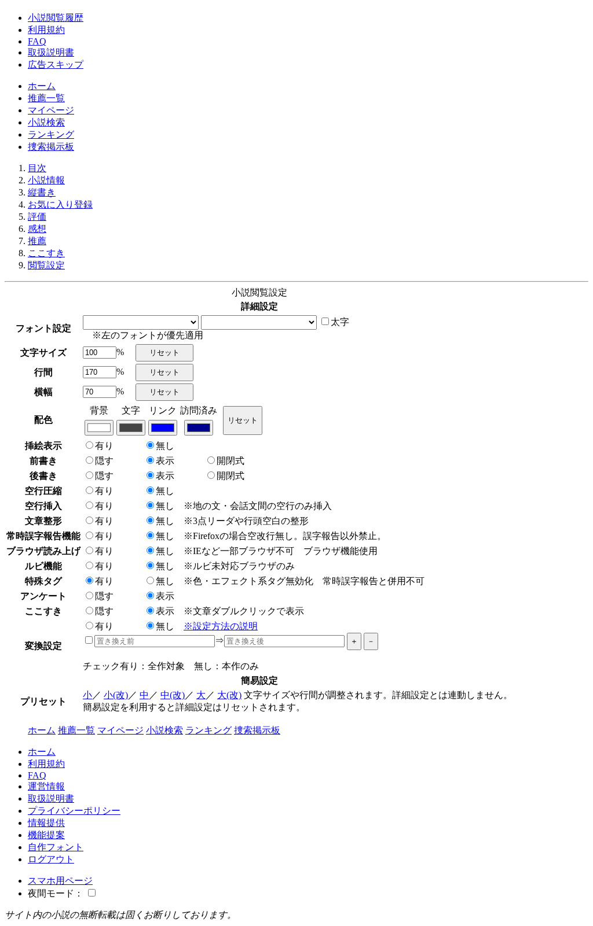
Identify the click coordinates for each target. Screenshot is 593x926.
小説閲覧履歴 (55, 18)
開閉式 (230, 461)
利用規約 (46, 30)
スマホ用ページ (60, 881)
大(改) (229, 695)
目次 (37, 168)
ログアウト (51, 859)
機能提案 (46, 835)
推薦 (37, 241)
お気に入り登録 (60, 204)
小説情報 (46, 180)
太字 (340, 322)
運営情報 (46, 786)
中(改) (172, 695)
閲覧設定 (46, 265)
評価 (37, 217)
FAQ (37, 41)
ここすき (46, 253)
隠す (104, 461)
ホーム (42, 86)
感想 (37, 229)
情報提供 (46, 823)
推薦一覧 (46, 98)
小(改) (116, 695)
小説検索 (46, 122)
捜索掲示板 (51, 147)
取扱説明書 (51, 52)
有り (104, 446)
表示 (165, 461)
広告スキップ (55, 64)
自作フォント (55, 847)
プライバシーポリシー (74, 811)
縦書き (42, 192)
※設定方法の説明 (221, 626)
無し (165, 446)
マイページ (51, 110)
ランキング (51, 134)
